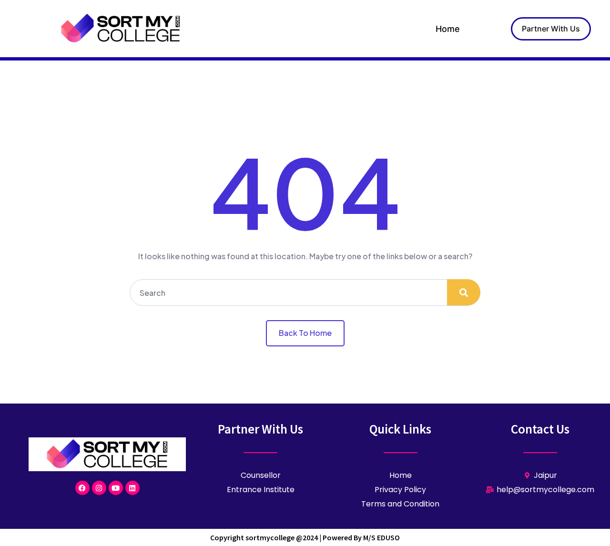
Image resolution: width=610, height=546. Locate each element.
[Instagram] (99, 488)
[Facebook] (82, 488)
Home (448, 29)
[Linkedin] (132, 488)
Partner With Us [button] (551, 28)
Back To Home (305, 333)
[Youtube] (116, 488)
